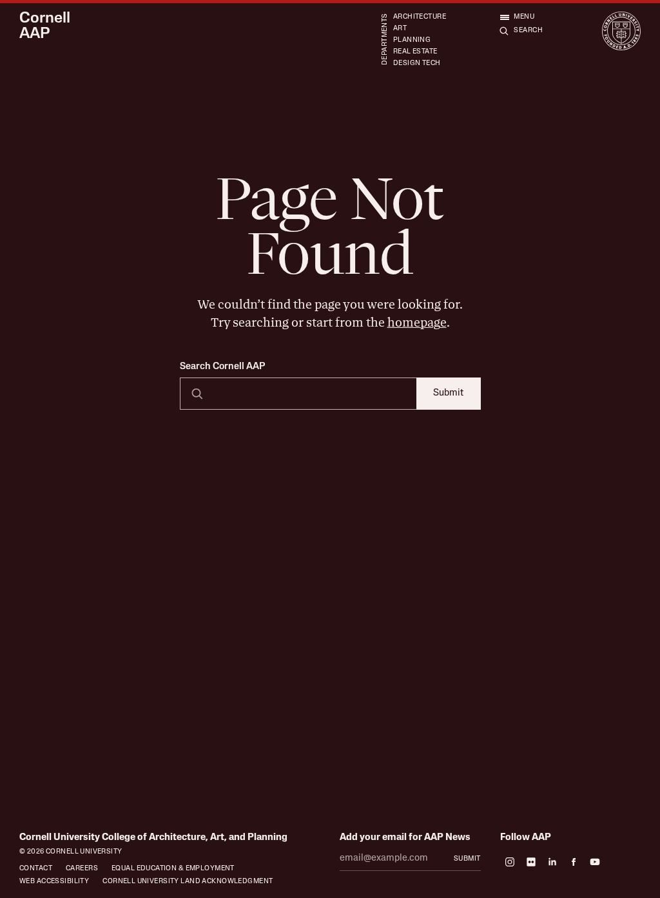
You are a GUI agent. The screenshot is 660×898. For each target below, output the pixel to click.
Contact (35, 868)
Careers (82, 868)
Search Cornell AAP (222, 367)
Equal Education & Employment (173, 868)
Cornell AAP (44, 27)
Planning (412, 40)
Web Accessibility (54, 881)
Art (400, 28)
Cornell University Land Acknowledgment (187, 881)
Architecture (419, 17)
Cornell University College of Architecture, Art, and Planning (153, 838)
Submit (448, 393)
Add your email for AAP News (405, 838)
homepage (417, 322)
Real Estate (415, 51)
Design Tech (417, 63)
